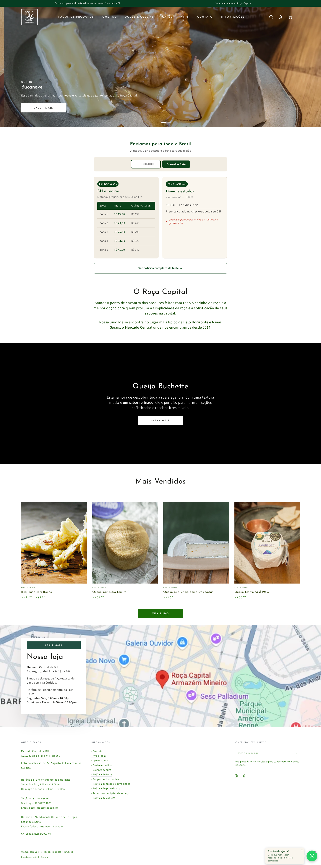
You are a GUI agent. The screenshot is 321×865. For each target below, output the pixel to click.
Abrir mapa (54, 645)
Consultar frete (176, 164)
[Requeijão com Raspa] (54, 543)
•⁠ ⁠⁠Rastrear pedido (101, 765)
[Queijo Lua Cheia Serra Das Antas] (196, 543)
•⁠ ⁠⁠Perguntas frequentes (105, 779)
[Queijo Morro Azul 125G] (267, 543)
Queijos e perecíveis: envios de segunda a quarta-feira (193, 221)
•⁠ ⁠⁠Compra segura (101, 769)
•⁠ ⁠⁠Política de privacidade (105, 788)
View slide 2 (155, 120)
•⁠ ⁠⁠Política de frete (101, 774)
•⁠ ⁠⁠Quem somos (100, 760)
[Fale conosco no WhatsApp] (312, 856)
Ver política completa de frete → (160, 268)
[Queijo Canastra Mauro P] (125, 543)
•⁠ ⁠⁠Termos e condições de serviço (110, 793)
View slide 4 (177, 120)
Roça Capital (36, 851)
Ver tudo (160, 613)
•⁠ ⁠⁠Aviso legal (98, 755)
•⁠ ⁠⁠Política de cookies (103, 798)
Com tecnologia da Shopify (34, 857)
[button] (271, 17)
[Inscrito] (298, 753)
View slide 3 (166, 120)
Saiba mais (160, 421)
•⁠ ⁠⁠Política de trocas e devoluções (110, 783)
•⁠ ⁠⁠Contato (97, 751)
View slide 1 (143, 120)
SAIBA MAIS (54, 108)
